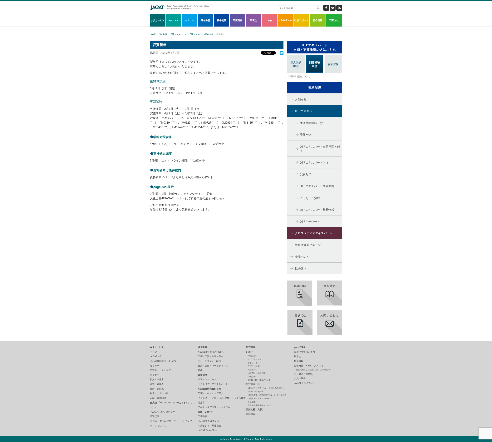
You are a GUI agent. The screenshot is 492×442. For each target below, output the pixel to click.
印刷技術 (252, 376)
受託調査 (252, 401)
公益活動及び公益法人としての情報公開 (313, 369)
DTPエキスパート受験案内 (317, 186)
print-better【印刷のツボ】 (259, 380)
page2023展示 (163, 187)
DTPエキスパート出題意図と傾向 (320, 148)
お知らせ (301, 99)
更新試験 (156, 101)
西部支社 (334, 20)
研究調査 (237, 20)
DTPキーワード (310, 221)
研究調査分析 (253, 383)
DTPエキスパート (178, 34)
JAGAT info (285, 20)
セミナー (189, 20)
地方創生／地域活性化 (257, 373)
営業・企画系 (157, 388)
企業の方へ (302, 257)
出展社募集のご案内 (304, 351)
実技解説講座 (162, 153)
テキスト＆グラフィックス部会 (214, 407)
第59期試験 (158, 81)
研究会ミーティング (160, 370)
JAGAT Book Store (207, 430)
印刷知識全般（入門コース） (213, 351)
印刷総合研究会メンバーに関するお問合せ (266, 388)
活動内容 (250, 413)
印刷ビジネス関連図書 (209, 425)
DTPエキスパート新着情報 (201, 34)
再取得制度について (300, 76)
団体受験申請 (314, 64)
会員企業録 (300, 378)
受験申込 (305, 134)
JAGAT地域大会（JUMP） (163, 360)
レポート (250, 351)
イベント (173, 20)
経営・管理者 (157, 383)
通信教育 (205, 20)
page (269, 20)
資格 (200, 370)
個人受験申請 (296, 64)
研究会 (253, 20)
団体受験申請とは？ (313, 123)
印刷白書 (202, 416)
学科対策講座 (162, 137)
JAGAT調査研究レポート (211, 420)
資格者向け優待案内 (167, 170)
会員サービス (158, 20)
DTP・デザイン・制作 (209, 360)
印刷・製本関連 (158, 397)
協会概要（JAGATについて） (309, 365)
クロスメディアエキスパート (313, 233)
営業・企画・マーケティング (213, 365)
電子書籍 (252, 369)
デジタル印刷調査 (255, 391)
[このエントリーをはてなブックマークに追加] (281, 53)
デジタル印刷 (253, 366)
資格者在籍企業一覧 (308, 245)
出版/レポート (301, 20)
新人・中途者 (157, 379)
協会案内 (301, 268)
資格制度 (221, 20)
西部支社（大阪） (255, 409)
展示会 (297, 356)
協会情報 (317, 20)
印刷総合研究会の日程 (209, 388)
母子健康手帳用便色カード (259, 405)
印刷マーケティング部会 (210, 393)
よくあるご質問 (310, 198)
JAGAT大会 (156, 356)
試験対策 (305, 174)
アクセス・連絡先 (303, 373)
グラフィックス (254, 362)
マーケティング (254, 359)
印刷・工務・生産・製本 (210, 356)
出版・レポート (206, 411)
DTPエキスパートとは (314, 162)
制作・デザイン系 (159, 393)
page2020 (299, 347)
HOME (153, 34)
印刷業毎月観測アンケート (259, 398)
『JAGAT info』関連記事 (162, 411)
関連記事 (154, 416)
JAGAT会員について (304, 382)
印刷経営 (252, 355)
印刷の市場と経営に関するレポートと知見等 (267, 395)
